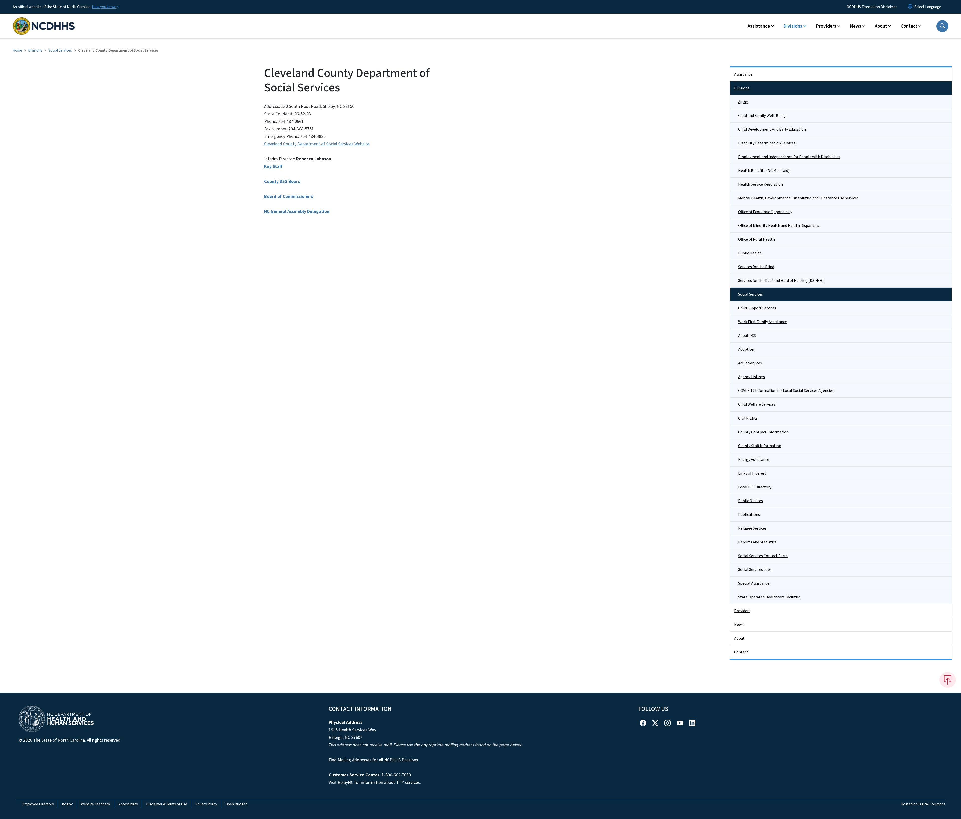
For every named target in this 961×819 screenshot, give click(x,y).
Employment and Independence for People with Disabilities (789, 157)
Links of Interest (752, 473)
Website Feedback (95, 804)
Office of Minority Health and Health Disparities (778, 225)
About (739, 638)
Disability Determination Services (766, 143)
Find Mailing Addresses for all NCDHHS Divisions (373, 760)
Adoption (746, 349)
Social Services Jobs (755, 569)
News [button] (855, 26)
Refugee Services (752, 528)
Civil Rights (748, 418)
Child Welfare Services (756, 404)
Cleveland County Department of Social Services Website (316, 144)
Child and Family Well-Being (762, 115)
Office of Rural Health (756, 239)
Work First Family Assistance (762, 322)
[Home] (44, 20)
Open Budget (236, 804)
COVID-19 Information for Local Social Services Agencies (786, 390)
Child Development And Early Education (772, 129)
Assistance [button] (759, 26)
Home (17, 50)
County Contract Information (763, 432)
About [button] (881, 26)
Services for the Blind (756, 267)
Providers (742, 611)
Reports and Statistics (757, 542)
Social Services (60, 50)
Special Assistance (753, 583)
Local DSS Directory (754, 487)
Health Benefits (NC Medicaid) (763, 170)
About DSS (747, 335)
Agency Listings (751, 377)
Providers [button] (826, 26)
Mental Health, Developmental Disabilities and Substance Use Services (798, 198)
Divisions (35, 50)
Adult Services (750, 363)
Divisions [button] (792, 26)
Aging (743, 102)
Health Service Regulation (760, 184)
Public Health (750, 253)
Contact (741, 652)
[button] (942, 26)
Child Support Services (757, 308)
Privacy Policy (206, 804)
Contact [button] (909, 26)
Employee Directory (38, 804)
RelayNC (345, 782)
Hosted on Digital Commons (923, 804)
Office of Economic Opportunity (765, 212)
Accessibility (128, 804)
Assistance (743, 74)
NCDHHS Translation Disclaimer (872, 7)
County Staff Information (759, 446)
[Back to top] (947, 680)
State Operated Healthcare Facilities (769, 597)
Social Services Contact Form (763, 556)
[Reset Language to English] (910, 7)
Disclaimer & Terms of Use (166, 804)
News (739, 624)
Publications (749, 514)
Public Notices (750, 501)
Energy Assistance (753, 459)
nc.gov (67, 804)
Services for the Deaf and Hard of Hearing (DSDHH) (781, 280)
